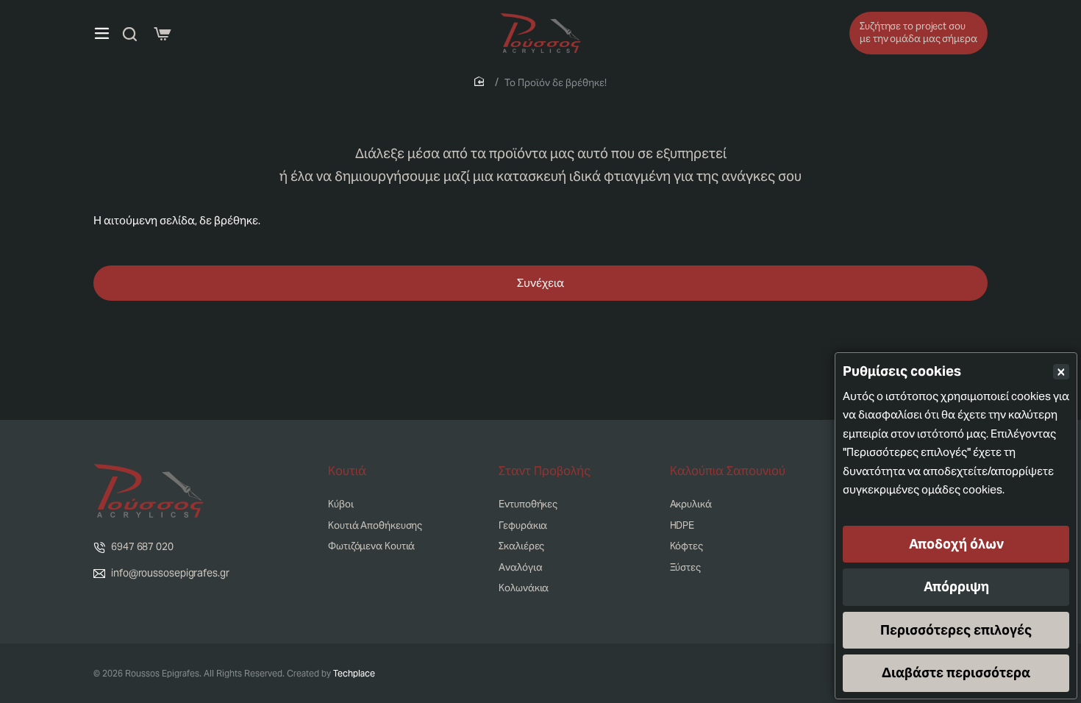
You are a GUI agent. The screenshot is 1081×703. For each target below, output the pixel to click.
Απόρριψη (956, 586)
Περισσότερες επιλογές (956, 629)
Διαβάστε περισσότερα (956, 672)
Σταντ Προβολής (545, 471)
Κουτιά (347, 471)
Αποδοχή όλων (956, 543)
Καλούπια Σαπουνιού (727, 471)
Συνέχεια (540, 283)
